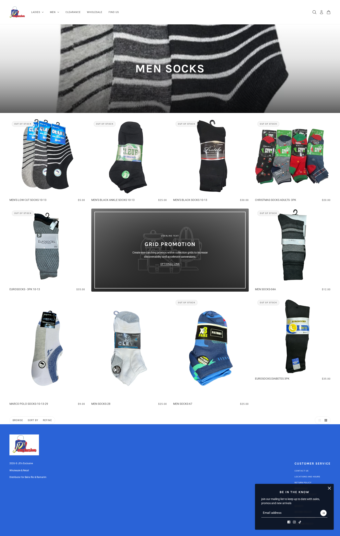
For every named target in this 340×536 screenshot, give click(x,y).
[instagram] (294, 522)
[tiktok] (300, 522)
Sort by (33, 420)
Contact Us (302, 471)
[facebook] (289, 522)
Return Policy (303, 482)
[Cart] (329, 12)
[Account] (321, 12)
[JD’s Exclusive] (17, 12)
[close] (329, 488)
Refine (47, 420)
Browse (18, 420)
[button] (319, 420)
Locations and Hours (307, 477)
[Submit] (323, 513)
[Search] (314, 12)
